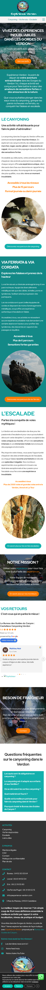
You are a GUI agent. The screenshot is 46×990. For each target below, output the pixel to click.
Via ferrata (23, 19)
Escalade (33, 19)
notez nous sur (8, 640)
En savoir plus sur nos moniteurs (23, 594)
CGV (4, 853)
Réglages (30, 986)
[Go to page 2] (21, 674)
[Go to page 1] (19, 674)
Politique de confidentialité (13, 858)
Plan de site (7, 861)
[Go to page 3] (23, 674)
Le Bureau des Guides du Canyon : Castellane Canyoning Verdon (17, 624)
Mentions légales (9, 850)
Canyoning (12, 19)
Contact (5, 856)
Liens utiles (7, 838)
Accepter (7, 986)
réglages (35, 982)
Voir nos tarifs (23, 61)
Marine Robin (15, 648)
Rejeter (18, 986)
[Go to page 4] (25, 674)
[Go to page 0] (17, 674)
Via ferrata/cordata (10, 832)
